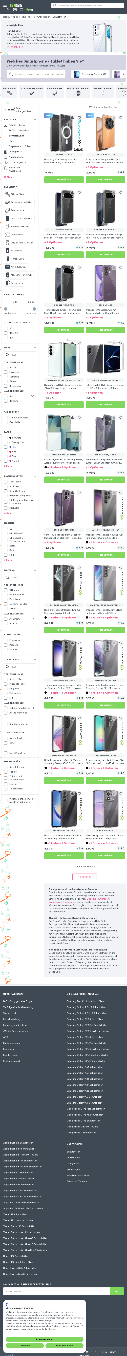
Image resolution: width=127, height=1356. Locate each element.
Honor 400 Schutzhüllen (15, 1256)
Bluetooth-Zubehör (77, 1181)
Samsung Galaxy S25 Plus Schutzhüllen (87, 1043)
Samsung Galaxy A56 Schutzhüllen (85, 1067)
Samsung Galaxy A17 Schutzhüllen (84, 1096)
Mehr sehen (85, 877)
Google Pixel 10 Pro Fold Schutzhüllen (86, 1108)
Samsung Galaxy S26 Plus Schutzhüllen (87, 1025)
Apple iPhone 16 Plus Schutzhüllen (20, 1154)
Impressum (8, 1049)
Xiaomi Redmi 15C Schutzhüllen (19, 1226)
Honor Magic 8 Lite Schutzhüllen (20, 1268)
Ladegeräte (55, 902)
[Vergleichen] (72, 117)
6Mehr (8, 513)
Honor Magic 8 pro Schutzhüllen (20, 1274)
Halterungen (70, 902)
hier (53, 1329)
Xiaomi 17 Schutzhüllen (15, 1214)
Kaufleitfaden (10, 1055)
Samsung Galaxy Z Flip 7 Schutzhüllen (86, 1007)
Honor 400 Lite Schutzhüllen (18, 1262)
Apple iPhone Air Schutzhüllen (18, 1184)
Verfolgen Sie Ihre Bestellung (18, 1007)
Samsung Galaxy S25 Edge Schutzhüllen (87, 1055)
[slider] (5, 309)
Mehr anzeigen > (15, 46)
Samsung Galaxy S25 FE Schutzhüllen (86, 1061)
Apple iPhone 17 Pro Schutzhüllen (20, 1190)
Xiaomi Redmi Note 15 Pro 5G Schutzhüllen (25, 1244)
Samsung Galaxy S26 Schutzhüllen (85, 1019)
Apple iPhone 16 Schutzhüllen (18, 1142)
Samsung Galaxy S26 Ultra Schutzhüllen (88, 1031)
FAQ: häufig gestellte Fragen (18, 1001)
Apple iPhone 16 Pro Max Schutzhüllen (22, 1166)
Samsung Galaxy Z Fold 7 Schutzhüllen (87, 1013)
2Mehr (8, 560)
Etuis (11, 140)
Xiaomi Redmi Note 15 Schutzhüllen (21, 1232)
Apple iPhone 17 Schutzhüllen (18, 1172)
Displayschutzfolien (20, 146)
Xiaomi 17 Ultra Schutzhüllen (18, 1220)
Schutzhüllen (59, 16)
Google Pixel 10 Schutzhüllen (81, 1132)
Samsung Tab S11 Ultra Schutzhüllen (85, 1001)
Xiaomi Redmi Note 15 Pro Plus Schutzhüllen (25, 1250)
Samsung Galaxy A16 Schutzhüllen (84, 1102)
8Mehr (8, 466)
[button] (105, 167)
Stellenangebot (11, 1061)
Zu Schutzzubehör (19, 130)
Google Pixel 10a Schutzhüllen (82, 1126)
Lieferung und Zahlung (15, 1025)
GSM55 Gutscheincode (15, 1031)
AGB (5, 1037)
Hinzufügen (64, 179)
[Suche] (54, 5)
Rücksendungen (11, 1043)
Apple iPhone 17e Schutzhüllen (19, 1178)
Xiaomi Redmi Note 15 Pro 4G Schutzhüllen (25, 1238)
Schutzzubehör (42, 16)
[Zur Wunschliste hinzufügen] (79, 117)
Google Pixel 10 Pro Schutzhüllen (83, 1120)
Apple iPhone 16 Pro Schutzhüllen (20, 1160)
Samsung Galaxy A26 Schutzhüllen (85, 1090)
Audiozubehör (74, 1157)
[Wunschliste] (21, 9)
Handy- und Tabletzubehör (17, 16)
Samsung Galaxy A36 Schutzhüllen (85, 1079)
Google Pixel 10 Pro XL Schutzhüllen (85, 1114)
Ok (116, 1291)
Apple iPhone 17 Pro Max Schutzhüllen (22, 1196)
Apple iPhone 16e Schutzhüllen (19, 1148)
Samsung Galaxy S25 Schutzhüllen (85, 1037)
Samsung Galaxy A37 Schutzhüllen (85, 1085)
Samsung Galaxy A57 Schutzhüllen (85, 1073)
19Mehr (8, 176)
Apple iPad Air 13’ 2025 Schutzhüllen (21, 1202)
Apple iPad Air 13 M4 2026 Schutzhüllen (23, 1208)
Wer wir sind (9, 1013)
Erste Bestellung (11, 1019)
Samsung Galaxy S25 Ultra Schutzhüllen (88, 1049)
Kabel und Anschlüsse (78, 1175)
